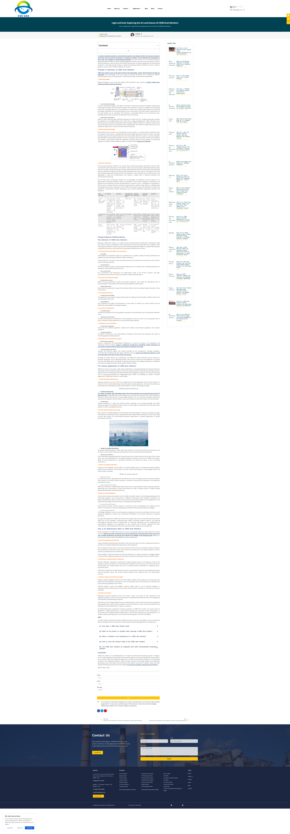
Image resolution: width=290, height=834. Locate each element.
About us (117, 8)
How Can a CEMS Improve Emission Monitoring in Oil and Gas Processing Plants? (183, 219)
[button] (157, 45)
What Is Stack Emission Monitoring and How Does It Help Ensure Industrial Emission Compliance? (183, 190)
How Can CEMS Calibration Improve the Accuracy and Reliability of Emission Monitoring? (183, 276)
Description (143, 745)
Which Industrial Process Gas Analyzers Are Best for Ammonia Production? (183, 106)
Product (125, 8)
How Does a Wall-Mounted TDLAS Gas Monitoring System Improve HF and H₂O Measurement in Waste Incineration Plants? (183, 250)
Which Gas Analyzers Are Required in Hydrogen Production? (183, 163)
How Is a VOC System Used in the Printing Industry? (182, 77)
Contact (160, 8)
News (152, 8)
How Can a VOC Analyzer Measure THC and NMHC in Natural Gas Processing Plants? (183, 148)
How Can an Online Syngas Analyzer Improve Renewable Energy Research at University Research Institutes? (183, 235)
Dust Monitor (111, 36)
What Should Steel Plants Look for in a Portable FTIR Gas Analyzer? (183, 120)
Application (136, 8)
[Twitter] (96, 800)
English (234, 7)
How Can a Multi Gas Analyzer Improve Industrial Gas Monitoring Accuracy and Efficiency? (183, 303)
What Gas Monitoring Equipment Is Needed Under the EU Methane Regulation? (183, 63)
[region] (19, 822)
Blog (146, 8)
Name (98, 675)
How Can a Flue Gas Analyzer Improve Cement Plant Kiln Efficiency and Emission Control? (183, 135)
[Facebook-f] (93, 800)
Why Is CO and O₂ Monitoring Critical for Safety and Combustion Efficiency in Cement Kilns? (183, 178)
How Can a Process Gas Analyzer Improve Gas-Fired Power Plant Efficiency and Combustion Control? (183, 205)
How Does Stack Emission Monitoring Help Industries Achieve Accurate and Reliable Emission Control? (183, 291)
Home (109, 8)
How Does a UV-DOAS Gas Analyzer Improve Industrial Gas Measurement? (182, 91)
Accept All (29, 828)
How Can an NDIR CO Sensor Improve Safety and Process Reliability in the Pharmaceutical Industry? (183, 317)
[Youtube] (99, 800)
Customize (10, 828)
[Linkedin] (102, 800)
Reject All (19, 828)
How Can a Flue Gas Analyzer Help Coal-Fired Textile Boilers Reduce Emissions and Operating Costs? (183, 264)
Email (98, 681)
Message (99, 687)
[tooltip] (288, 15)
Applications (127, 26)
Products (118, 36)
